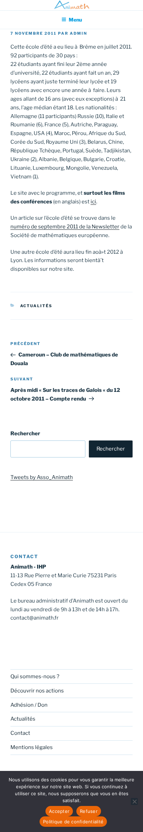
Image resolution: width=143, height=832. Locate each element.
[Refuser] (134, 801)
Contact (20, 733)
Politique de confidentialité (73, 821)
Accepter (59, 811)
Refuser (89, 811)
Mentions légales (31, 747)
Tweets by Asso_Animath (41, 477)
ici (93, 202)
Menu (75, 20)
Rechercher (25, 433)
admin (78, 33)
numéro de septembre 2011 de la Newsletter (64, 227)
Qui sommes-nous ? (34, 676)
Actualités (36, 305)
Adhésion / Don (29, 705)
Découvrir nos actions (37, 691)
